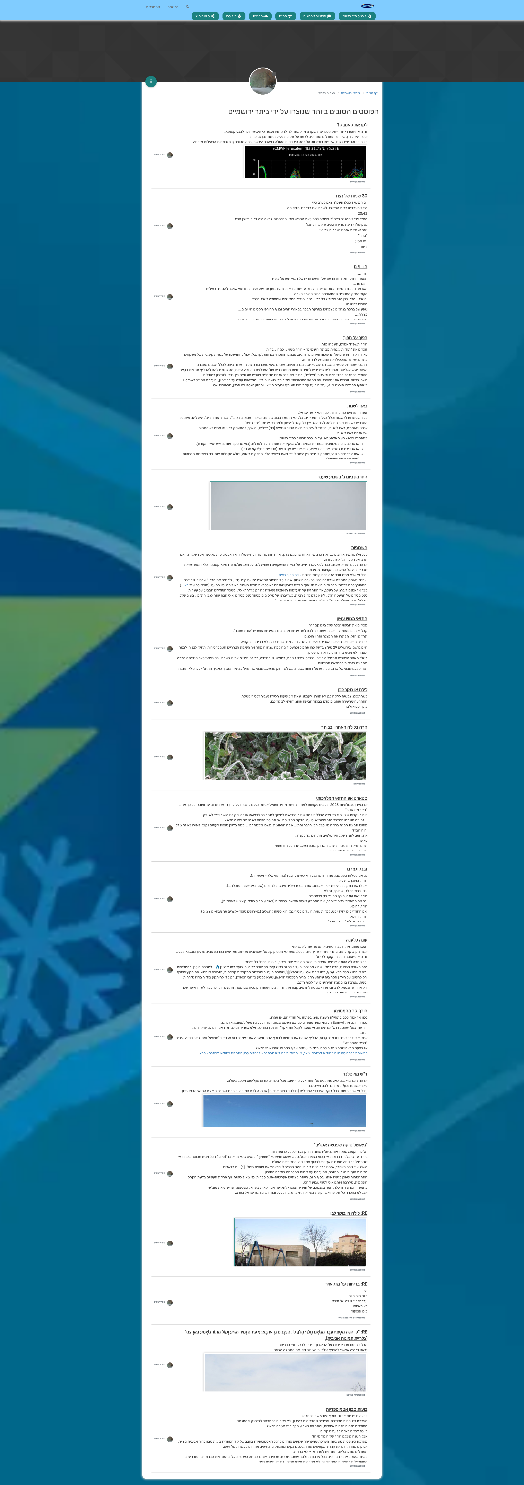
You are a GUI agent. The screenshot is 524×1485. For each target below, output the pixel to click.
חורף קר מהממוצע (350, 1010)
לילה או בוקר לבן (352, 689)
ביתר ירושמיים (159, 154)
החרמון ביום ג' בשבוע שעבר (342, 476)
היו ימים (360, 266)
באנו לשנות (357, 405)
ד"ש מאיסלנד (355, 1074)
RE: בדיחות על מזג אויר (346, 1283)
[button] (205, 16)
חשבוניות (359, 547)
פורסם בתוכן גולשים (357, 182)
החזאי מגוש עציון (352, 618)
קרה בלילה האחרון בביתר (344, 727)
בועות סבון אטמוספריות (346, 1409)
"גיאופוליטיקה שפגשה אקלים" (340, 1144)
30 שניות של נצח (351, 195)
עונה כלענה (356, 939)
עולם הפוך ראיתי (290, 575)
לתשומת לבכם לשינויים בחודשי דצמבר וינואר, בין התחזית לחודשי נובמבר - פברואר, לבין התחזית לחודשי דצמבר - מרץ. (283, 1053)
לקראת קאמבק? (352, 124)
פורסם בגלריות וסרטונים (356, 533)
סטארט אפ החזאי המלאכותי (341, 798)
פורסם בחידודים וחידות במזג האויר (351, 1318)
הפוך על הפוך (355, 337)
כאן (186, 585)
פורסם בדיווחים (359, 784)
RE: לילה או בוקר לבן (348, 1213)
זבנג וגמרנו (357, 868)
